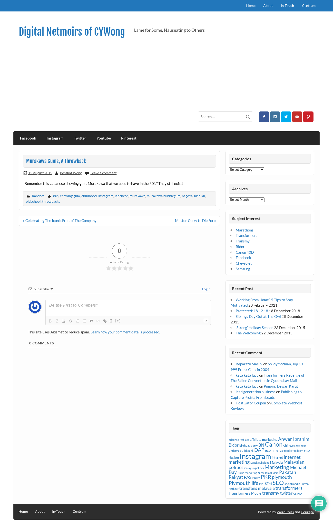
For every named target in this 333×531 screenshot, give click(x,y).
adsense (234, 439)
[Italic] (57, 321)
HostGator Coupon (251, 403)
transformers (289, 488)
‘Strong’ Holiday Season (254, 327)
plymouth (282, 477)
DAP (259, 450)
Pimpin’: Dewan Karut (281, 386)
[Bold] (50, 321)
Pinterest (129, 138)
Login (205, 289)
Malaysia (276, 462)
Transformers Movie (245, 493)
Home (250, 5)
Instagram (55, 138)
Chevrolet (244, 263)
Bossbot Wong (71, 173)
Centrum (309, 5)
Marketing (276, 467)
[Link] (104, 321)
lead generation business (255, 392)
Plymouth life (243, 483)
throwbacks (51, 201)
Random (38, 196)
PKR (266, 477)
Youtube (104, 138)
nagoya (187, 196)
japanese (121, 196)
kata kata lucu (247, 375)
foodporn (298, 450)
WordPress (285, 512)
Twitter (80, 138)
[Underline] (63, 321)
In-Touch (287, 5)
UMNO (297, 493)
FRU (307, 450)
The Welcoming (248, 333)
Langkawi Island (259, 462)
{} (111, 320)
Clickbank (248, 450)
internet (277, 458)
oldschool (33, 201)
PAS (248, 477)
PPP (261, 484)
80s (56, 196)
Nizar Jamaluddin (268, 472)
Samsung (243, 269)
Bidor (240, 246)
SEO (278, 482)
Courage (307, 512)
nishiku (199, 196)
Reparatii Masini (249, 364)
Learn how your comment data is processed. (125, 332)
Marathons (245, 230)
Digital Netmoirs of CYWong (72, 32)
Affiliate (244, 439)
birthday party (248, 445)
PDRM (256, 477)
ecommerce (274, 450)
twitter (286, 493)
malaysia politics (254, 468)
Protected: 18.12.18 (252, 311)
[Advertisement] (168, 74)
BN (261, 445)
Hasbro (234, 458)
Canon (274, 444)
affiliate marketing (263, 439)
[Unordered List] (84, 321)
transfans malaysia (257, 488)
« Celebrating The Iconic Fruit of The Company (60, 220)
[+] (118, 320)
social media (292, 484)
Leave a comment (103, 173)
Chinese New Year (294, 445)
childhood (89, 196)
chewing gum (70, 196)
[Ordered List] (77, 321)
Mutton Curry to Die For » (195, 220)
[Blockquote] (91, 321)
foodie (288, 450)
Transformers (246, 235)
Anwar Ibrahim (293, 439)
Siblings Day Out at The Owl (258, 316)
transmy (270, 493)
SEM (268, 483)
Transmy (243, 241)
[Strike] (70, 321)
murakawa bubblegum (163, 196)
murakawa (137, 196)
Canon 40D (245, 252)
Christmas (235, 450)
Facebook (28, 138)
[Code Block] (98, 321)
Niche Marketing (247, 472)
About (268, 5)
